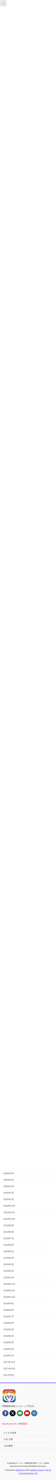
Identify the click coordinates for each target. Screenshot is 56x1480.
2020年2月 (8, 1193)
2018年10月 (9, 1297)
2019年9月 (8, 1225)
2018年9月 (8, 1303)
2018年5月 (8, 1329)
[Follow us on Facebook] (5, 1413)
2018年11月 (9, 1290)
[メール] (20, 1413)
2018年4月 (8, 1336)
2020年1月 (8, 1199)
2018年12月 (9, 1284)
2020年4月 (8, 1180)
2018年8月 (8, 1310)
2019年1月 (8, 1277)
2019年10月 (9, 1219)
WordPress (20, 1470)
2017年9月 (8, 1375)
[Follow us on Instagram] (34, 1413)
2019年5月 (8, 1251)
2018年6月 (8, 1323)
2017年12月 (9, 1362)
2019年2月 (8, 1271)
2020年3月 (8, 1186)
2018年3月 (8, 1342)
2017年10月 (9, 1368)
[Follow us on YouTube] (27, 1413)
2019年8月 (8, 1232)
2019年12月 (9, 1206)
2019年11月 (9, 1212)
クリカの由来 (9, 1432)
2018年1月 (8, 1355)
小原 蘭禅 (8, 1446)
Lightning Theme (36, 1470)
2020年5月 (8, 1173)
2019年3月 (8, 1264)
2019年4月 (8, 1258)
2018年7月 (8, 1316)
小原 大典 (8, 1439)
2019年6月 (8, 1245)
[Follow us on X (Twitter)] (12, 1413)
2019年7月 (8, 1238)
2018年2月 (8, 1349)
